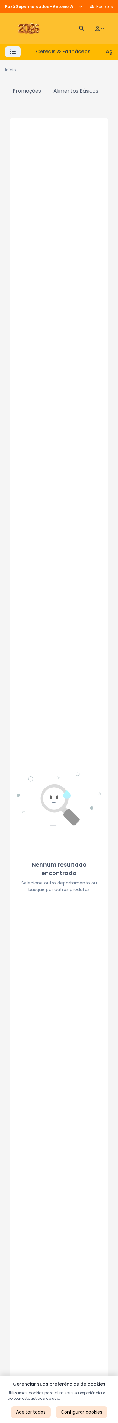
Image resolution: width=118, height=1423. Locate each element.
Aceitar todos (31, 1412)
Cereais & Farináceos (63, 51)
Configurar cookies (81, 1412)
